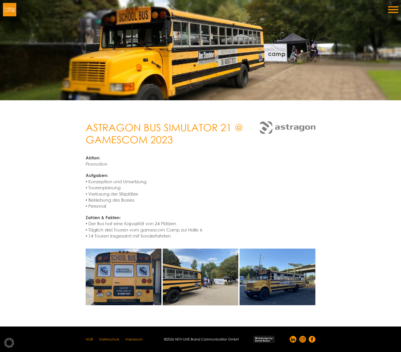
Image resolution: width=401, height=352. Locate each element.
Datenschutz (109, 339)
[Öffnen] (393, 9)
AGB (89, 339)
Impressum (134, 339)
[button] (9, 343)
